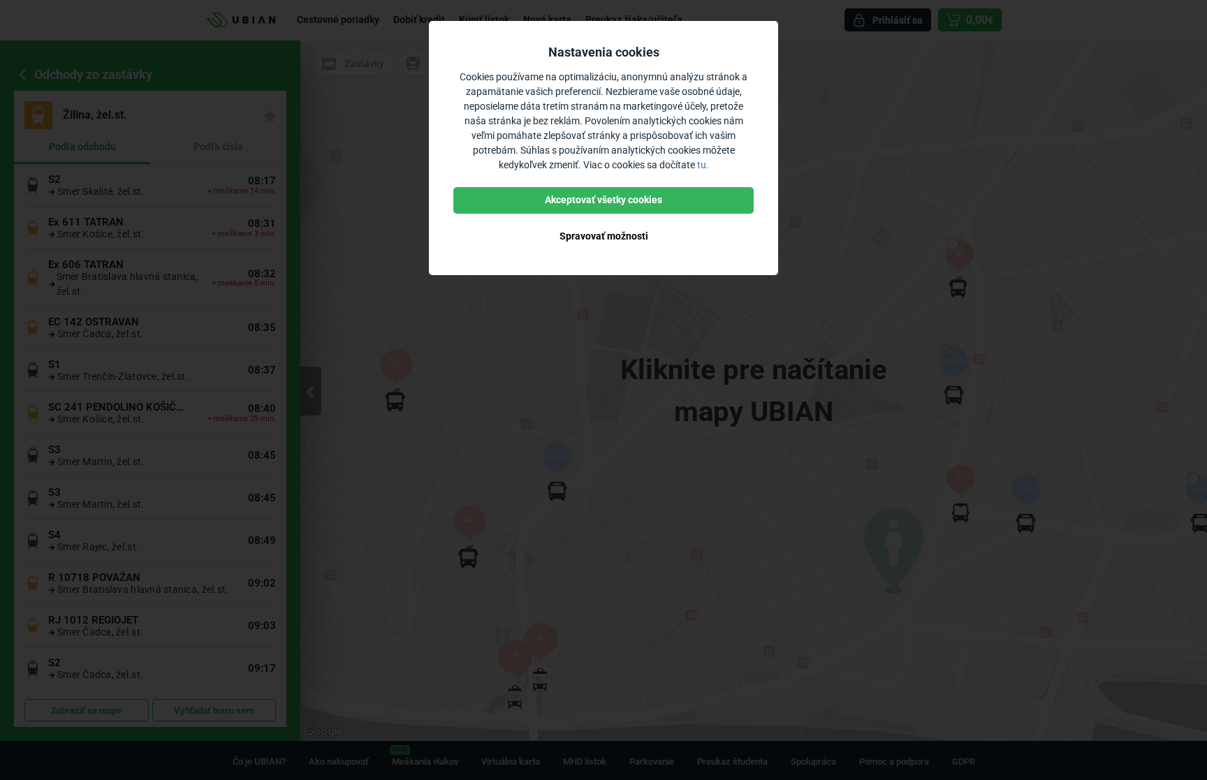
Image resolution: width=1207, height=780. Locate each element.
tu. (703, 164)
